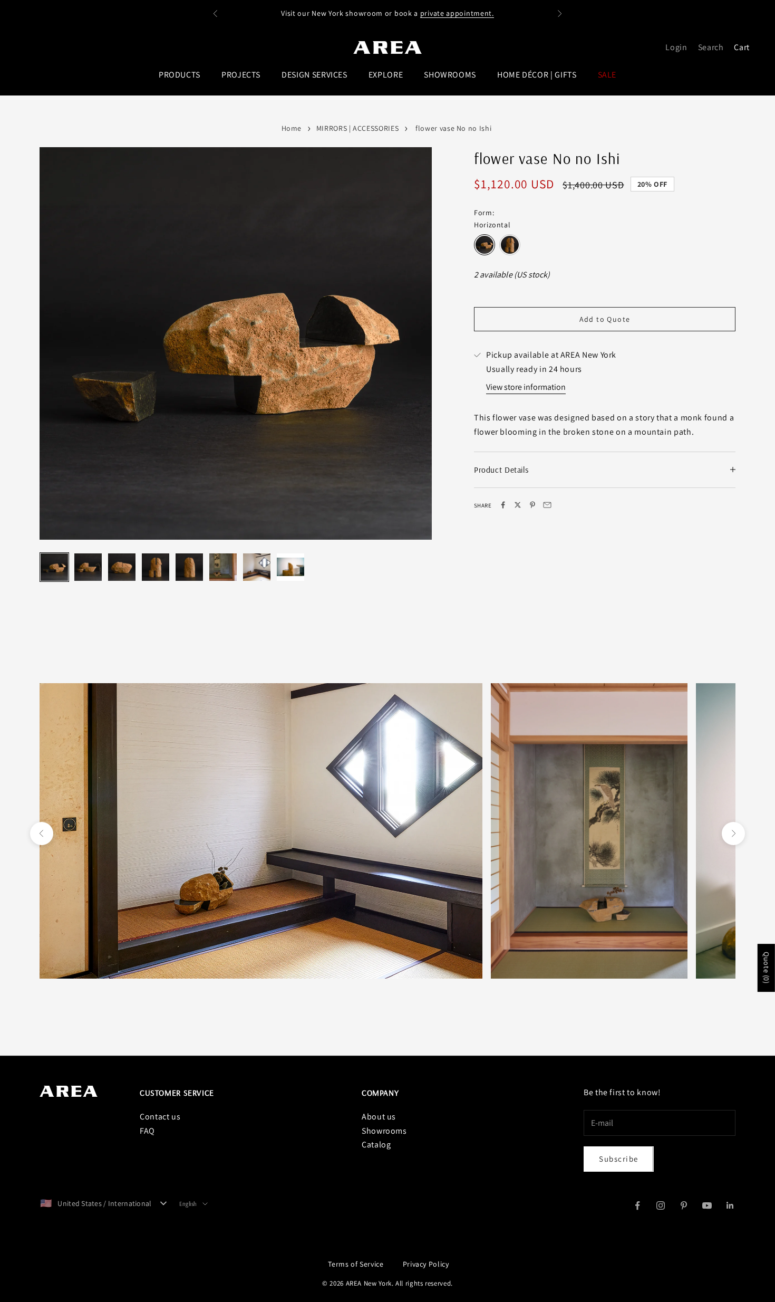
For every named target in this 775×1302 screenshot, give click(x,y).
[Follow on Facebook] (637, 1205)
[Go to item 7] (257, 567)
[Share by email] (547, 505)
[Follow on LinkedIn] (730, 1205)
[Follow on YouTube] (707, 1205)
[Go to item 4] (155, 567)
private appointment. (457, 13)
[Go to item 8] (290, 567)
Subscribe (618, 1159)
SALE (607, 74)
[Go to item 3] (122, 567)
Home (292, 128)
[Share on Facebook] (503, 505)
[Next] (413, 364)
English (188, 1204)
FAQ (147, 1130)
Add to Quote (605, 318)
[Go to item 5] (189, 567)
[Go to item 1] (54, 567)
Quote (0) (766, 968)
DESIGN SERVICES (314, 74)
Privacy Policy (426, 1264)
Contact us (160, 1116)
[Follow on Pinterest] (684, 1205)
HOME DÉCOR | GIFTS (537, 74)
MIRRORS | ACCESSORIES (357, 128)
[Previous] (57, 364)
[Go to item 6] (223, 567)
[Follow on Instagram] (660, 1205)
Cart (742, 47)
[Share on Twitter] (518, 505)
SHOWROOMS (450, 74)
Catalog (376, 1144)
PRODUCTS (179, 74)
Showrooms (384, 1130)
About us (379, 1116)
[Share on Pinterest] (532, 505)
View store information (526, 386)
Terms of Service (355, 1264)
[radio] (484, 244)
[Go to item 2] (88, 567)
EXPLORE (386, 74)
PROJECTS (240, 74)
